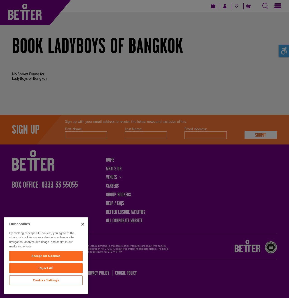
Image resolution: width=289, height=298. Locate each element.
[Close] (83, 224)
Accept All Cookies (46, 256)
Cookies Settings (46, 280)
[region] (46, 255)
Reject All (46, 268)
